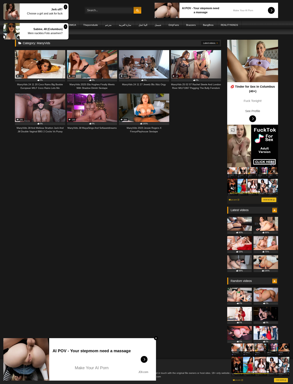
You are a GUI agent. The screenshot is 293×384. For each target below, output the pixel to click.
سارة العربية (125, 25)
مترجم (108, 25)
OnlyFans (174, 25)
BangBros (208, 25)
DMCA (72, 25)
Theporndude (90, 25)
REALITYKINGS (229, 25)
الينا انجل (143, 25)
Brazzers (191, 25)
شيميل (158, 25)
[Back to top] (282, 374)
